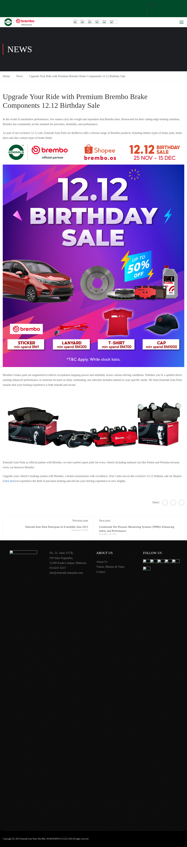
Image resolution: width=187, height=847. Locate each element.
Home (6, 76)
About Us (102, 561)
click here (9, 481)
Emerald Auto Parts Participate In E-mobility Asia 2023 (56, 526)
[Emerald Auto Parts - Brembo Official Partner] (19, 22)
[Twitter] (173, 502)
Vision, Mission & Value (110, 566)
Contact (100, 571)
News (19, 76)
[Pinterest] (181, 502)
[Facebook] (165, 502)
